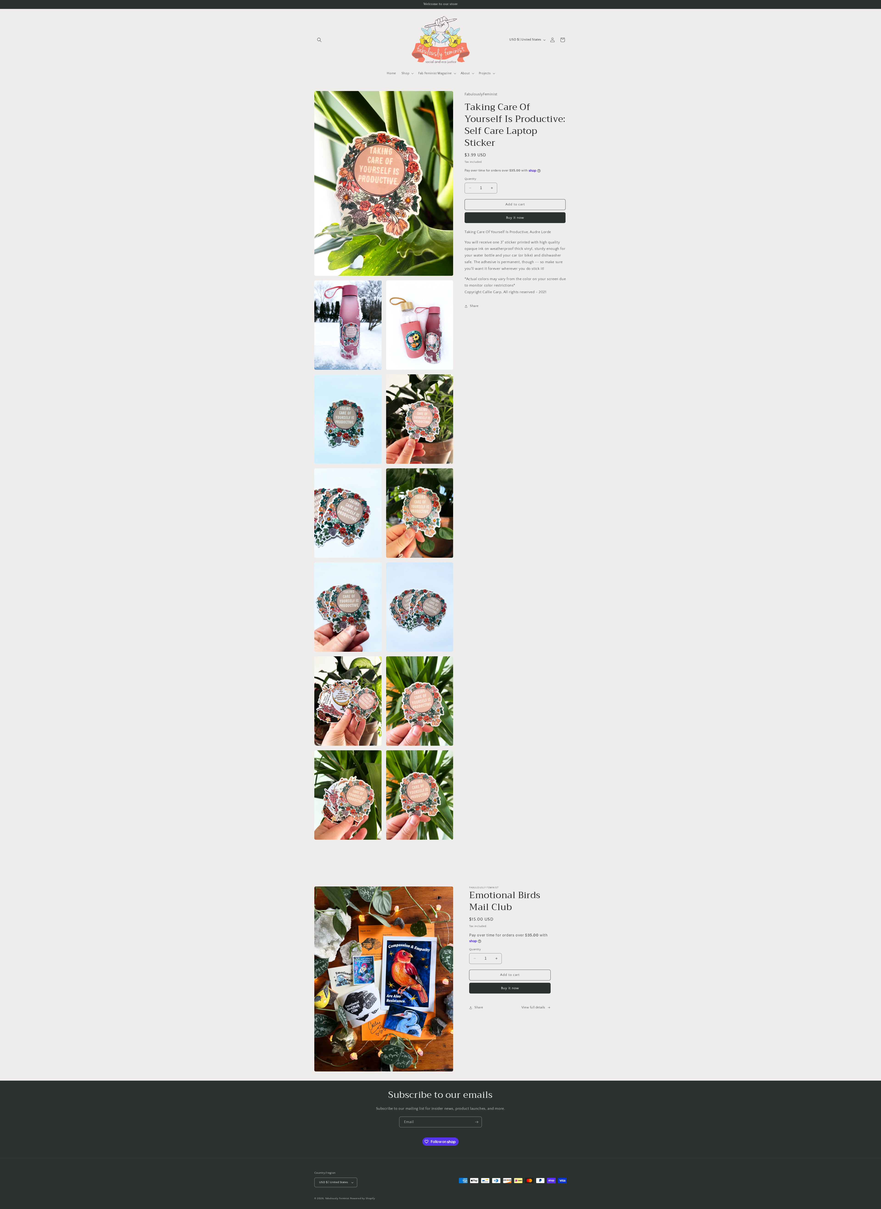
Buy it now (515, 218)
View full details (533, 1007)
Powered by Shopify (362, 1198)
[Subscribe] (476, 1122)
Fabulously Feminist (337, 1198)
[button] (319, 40)
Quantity (470, 178)
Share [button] (474, 306)
